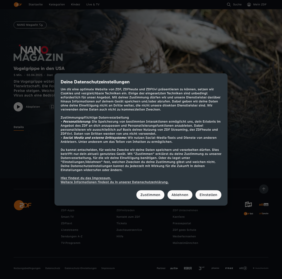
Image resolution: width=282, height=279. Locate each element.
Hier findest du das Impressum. (86, 178)
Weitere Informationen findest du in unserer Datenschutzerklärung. (115, 182)
